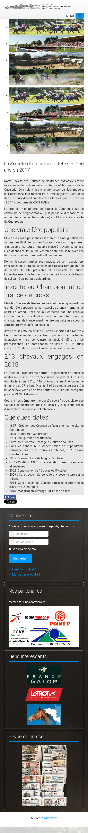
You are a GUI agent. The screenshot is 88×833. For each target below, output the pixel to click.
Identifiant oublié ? (24, 569)
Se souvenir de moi (24, 549)
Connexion (20, 558)
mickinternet (49, 818)
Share (10, 497)
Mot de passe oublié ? (26, 574)
